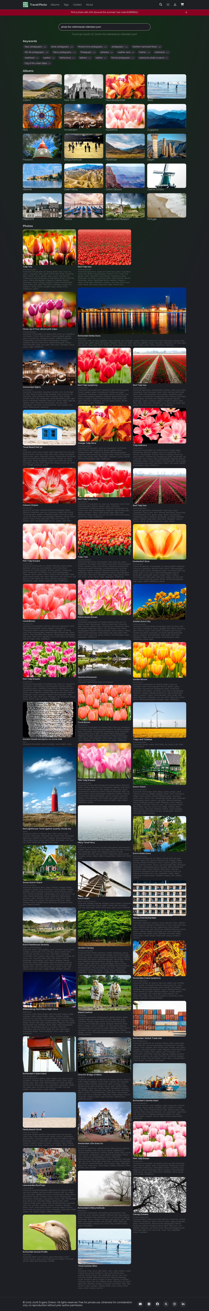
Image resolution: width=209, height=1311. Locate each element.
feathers (85, 58)
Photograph (87, 52)
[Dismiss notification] (186, 12)
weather (48, 58)
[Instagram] (175, 1304)
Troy (24, 742)
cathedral (106, 52)
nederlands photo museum (153, 58)
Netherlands (67, 58)
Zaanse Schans (140, 789)
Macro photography (64, 52)
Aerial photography (62, 46)
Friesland (82, 1015)
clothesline (162, 52)
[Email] (140, 1304)
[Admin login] (175, 4)
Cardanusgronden (85, 951)
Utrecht (81, 1077)
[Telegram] (149, 1304)
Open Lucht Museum (87, 680)
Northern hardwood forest (146, 46)
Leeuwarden (28, 1188)
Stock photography (35, 46)
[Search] (161, 4)
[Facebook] (157, 1304)
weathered (31, 58)
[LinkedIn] (183, 1304)
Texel (25, 450)
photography (120, 46)
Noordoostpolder (29, 269)
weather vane (126, 52)
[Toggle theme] (168, 4)
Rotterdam (27, 1012)
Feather (144, 52)
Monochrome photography (92, 46)
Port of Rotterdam (140, 921)
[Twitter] (166, 1304)
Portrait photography (122, 58)
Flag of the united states (37, 63)
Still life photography (36, 52)
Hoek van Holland (30, 1132)
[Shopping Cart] (182, 4)
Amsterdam (28, 390)
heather (101, 58)
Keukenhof (83, 388)
